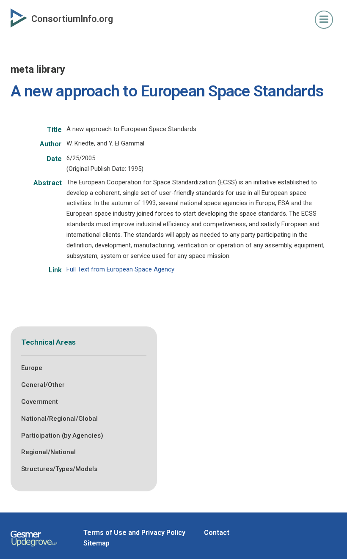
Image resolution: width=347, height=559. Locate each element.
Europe (31, 368)
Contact (216, 533)
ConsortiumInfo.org (72, 19)
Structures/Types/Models (59, 469)
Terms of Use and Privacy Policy (134, 533)
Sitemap (96, 543)
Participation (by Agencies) (62, 435)
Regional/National (48, 452)
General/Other (43, 385)
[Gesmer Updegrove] (34, 547)
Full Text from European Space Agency (120, 269)
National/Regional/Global (59, 418)
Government (39, 402)
